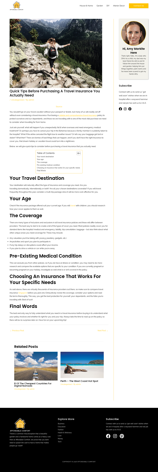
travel (73, 205)
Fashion (61, 430)
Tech (59, 442)
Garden (100, 6)
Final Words (41, 170)
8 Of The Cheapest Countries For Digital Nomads (32, 384)
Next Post (103, 330)
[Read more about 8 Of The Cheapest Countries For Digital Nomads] (36, 366)
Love (59, 436)
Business (61, 424)
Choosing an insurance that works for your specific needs (58, 168)
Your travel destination (45, 157)
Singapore (23, 293)
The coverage (42, 162)
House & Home (86, 6)
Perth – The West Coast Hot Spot (79, 381)
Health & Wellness (65, 433)
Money (60, 439)
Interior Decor (119, 6)
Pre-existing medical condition (48, 165)
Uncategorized (17, 100)
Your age (40, 159)
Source (59, 106)
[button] (138, 5)
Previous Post (17, 330)
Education (61, 427)
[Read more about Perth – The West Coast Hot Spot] (82, 365)
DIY (108, 6)
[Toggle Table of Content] (77, 153)
